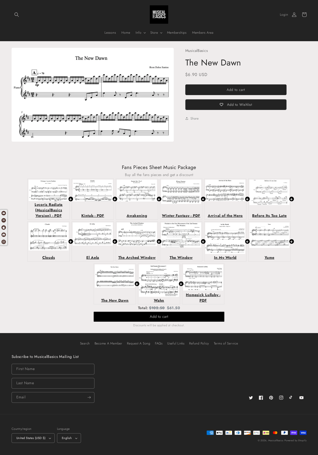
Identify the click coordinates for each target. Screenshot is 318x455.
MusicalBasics (275, 440)
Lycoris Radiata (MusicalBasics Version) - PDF (49, 210)
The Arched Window (137, 257)
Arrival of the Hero (225, 215)
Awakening (137, 215)
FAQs (158, 343)
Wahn (159, 300)
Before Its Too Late (269, 215)
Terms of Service (226, 343)
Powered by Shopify (296, 440)
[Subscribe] (89, 397)
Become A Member (108, 343)
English (67, 438)
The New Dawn (115, 300)
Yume (269, 257)
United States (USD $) (31, 438)
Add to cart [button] (159, 316)
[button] (17, 15)
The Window (181, 257)
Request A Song (138, 343)
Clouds (48, 257)
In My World (225, 257)
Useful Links (176, 343)
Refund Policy (199, 343)
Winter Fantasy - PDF (181, 215)
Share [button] (194, 118)
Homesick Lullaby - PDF (203, 297)
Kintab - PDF (92, 215)
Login (284, 14)
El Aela (92, 257)
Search (85, 343)
